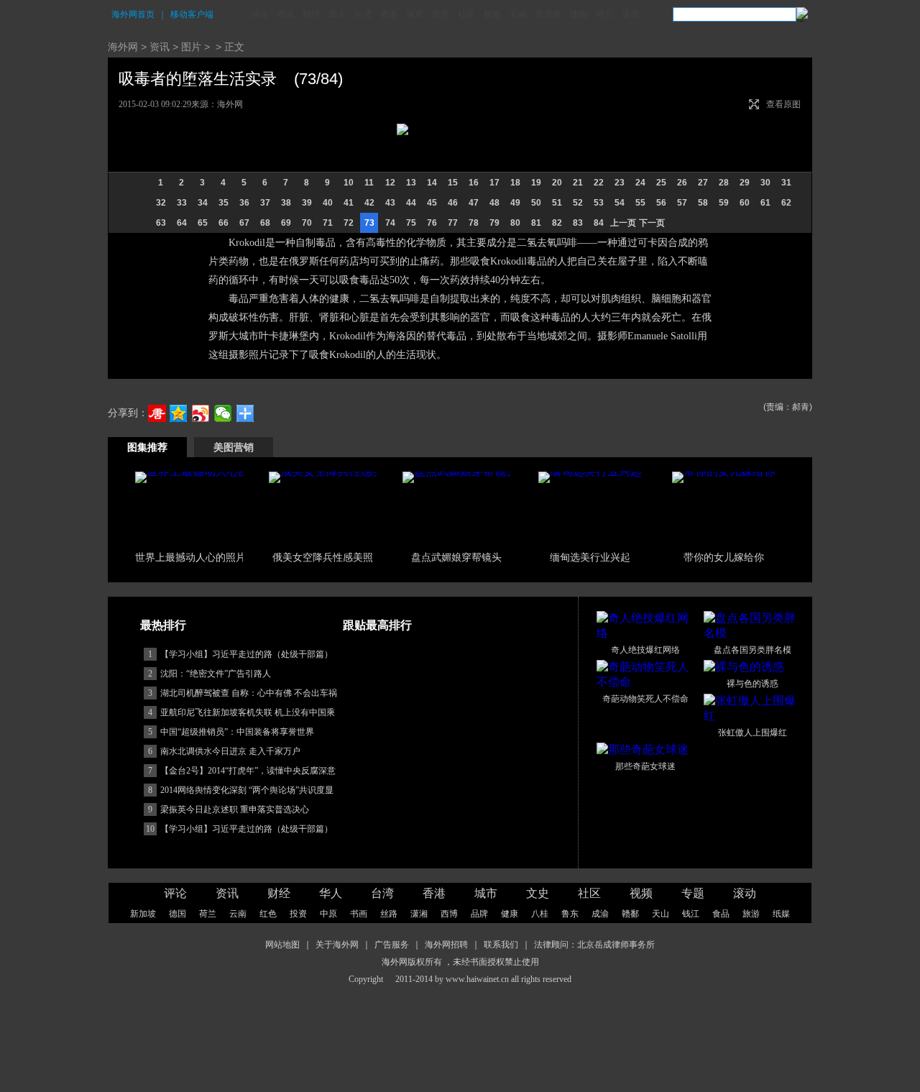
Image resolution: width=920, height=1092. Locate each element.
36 (244, 203)
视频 (492, 14)
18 (515, 183)
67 (244, 223)
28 (724, 183)
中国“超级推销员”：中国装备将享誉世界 (237, 732)
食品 (721, 914)
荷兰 (604, 14)
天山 (660, 914)
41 (349, 203)
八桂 (539, 914)
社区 (466, 14)
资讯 (285, 14)
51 (557, 203)
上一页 (623, 223)
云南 (518, 14)
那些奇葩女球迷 (645, 766)
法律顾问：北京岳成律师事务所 (594, 945)
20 (557, 183)
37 (265, 203)
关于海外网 (337, 945)
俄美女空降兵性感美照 (322, 557)
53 (599, 203)
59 (724, 203)
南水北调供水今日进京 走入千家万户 (230, 751)
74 (390, 223)
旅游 (751, 914)
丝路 (388, 914)
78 (474, 223)
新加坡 (548, 14)
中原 (328, 914)
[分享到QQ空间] (179, 413)
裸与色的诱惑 (752, 684)
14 (432, 183)
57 (682, 203)
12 (390, 183)
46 (453, 203)
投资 (298, 914)
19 (536, 183)
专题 (692, 893)
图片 (191, 46)
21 (578, 183)
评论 (259, 14)
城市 (414, 14)
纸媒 (781, 914)
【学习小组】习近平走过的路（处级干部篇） (246, 654)
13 (411, 183)
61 (765, 203)
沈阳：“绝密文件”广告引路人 (215, 674)
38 (286, 203)
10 (349, 183)
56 (661, 203)
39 (307, 203)
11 (369, 183)
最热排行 (163, 625)
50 (536, 203)
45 (432, 203)
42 (369, 203)
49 (515, 203)
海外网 (123, 46)
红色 (268, 914)
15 (453, 183)
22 (599, 183)
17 (494, 183)
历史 (440, 14)
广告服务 (391, 945)
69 (286, 223)
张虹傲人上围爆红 (752, 733)
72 (349, 223)
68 (265, 223)
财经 (311, 14)
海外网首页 (133, 14)
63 (161, 223)
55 (640, 203)
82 (557, 223)
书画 (358, 914)
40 (328, 203)
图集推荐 (147, 447)
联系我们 (501, 945)
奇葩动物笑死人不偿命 (645, 699)
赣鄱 (630, 914)
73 (369, 223)
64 (182, 223)
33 (182, 203)
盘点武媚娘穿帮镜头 (456, 557)
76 (432, 223)
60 (745, 203)
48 (494, 203)
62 (786, 203)
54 (620, 203)
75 (411, 223)
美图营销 (233, 447)
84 (599, 223)
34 (203, 203)
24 (640, 183)
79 (494, 223)
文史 (537, 893)
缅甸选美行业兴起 (590, 557)
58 (703, 203)
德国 (578, 14)
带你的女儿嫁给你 (724, 557)
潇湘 (419, 914)
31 (786, 183)
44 (411, 203)
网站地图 (282, 945)
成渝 (600, 914)
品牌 (479, 914)
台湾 (363, 14)
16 (474, 183)
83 (578, 223)
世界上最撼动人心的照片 (190, 557)
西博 (449, 914)
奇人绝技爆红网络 (645, 650)
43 (390, 203)
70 (307, 223)
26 (682, 183)
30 (765, 183)
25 (661, 183)
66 (223, 223)
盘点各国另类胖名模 (752, 650)
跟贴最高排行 (377, 625)
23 (620, 183)
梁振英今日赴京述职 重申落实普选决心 (234, 809)
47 (474, 203)
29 (745, 183)
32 (161, 203)
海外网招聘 (446, 945)
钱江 (690, 914)
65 (203, 223)
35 (223, 203)
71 (328, 223)
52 (578, 203)
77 (453, 223)
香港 (388, 14)
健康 (509, 914)
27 (703, 183)
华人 (337, 14)
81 (536, 223)
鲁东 (570, 914)
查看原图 (783, 104)
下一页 (652, 223)
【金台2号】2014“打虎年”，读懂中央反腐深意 (248, 771)
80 (515, 223)
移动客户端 (191, 14)
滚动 (630, 14)
